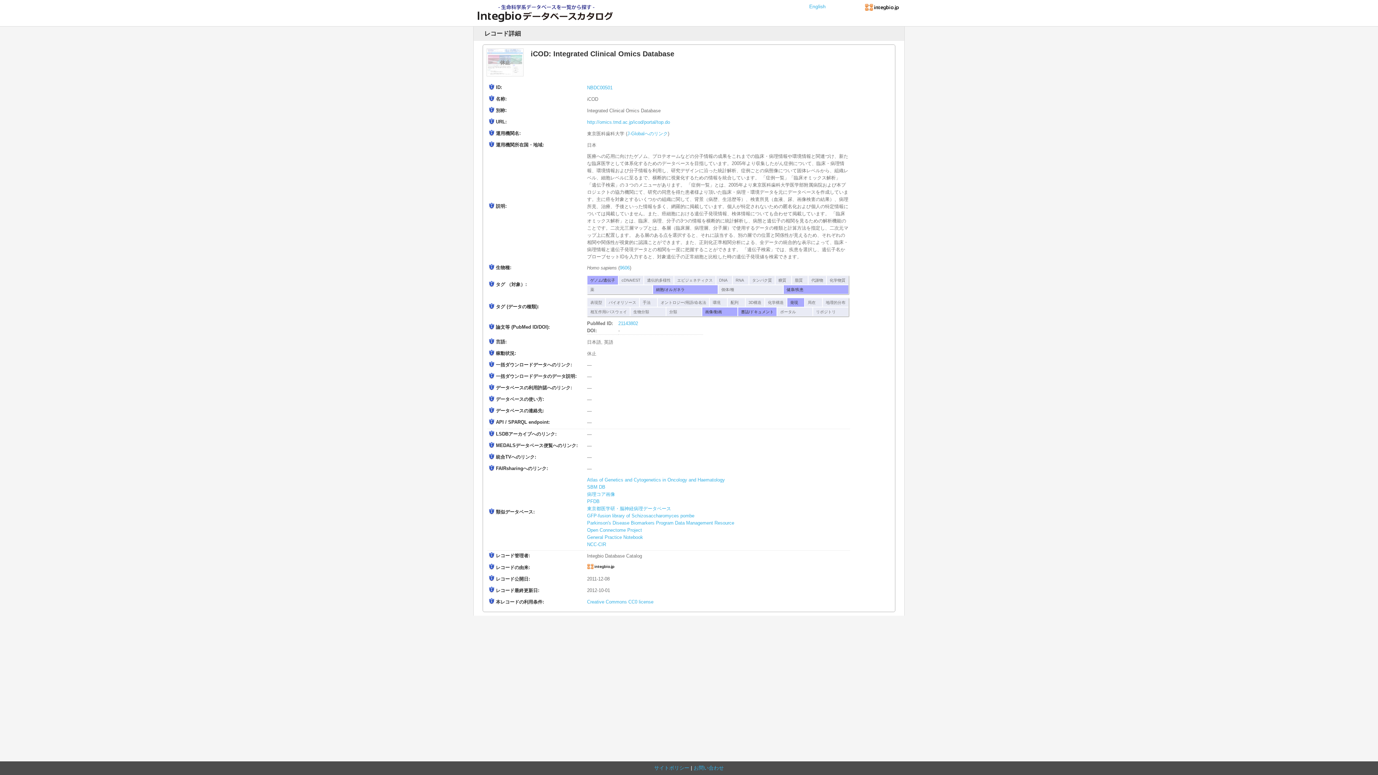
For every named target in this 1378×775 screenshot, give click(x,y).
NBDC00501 (600, 87)
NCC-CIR (596, 544)
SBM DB (596, 487)
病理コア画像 (601, 494)
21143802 (628, 323)
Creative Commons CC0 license (620, 602)
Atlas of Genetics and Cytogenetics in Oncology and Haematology (656, 480)
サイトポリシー (671, 768)
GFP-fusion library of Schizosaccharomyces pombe (640, 515)
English (817, 6)
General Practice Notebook (615, 537)
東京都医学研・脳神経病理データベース (629, 508)
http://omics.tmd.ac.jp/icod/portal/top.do (628, 122)
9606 (625, 268)
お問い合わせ (709, 768)
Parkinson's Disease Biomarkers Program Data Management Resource (660, 523)
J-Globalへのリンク (647, 133)
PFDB (593, 501)
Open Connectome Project (614, 530)
